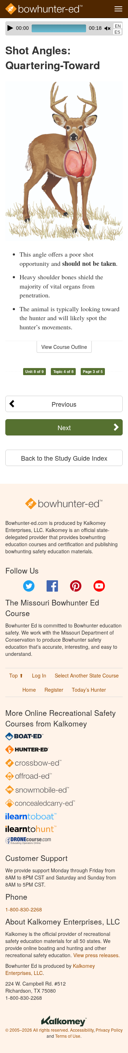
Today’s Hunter (89, 689)
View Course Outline (64, 346)
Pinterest (75, 586)
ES (117, 32)
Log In (39, 675)
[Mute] (107, 28)
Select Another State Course (87, 675)
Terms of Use (67, 1036)
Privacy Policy (109, 1030)
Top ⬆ (16, 675)
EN (118, 26)
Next (64, 427)
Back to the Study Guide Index (64, 457)
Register (53, 689)
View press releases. (96, 955)
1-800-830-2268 (23, 909)
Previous (64, 403)
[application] (64, 28)
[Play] (10, 28)
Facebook (52, 586)
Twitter (28, 586)
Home (29, 689)
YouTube (99, 586)
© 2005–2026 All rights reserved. (37, 1030)
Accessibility (82, 1030)
